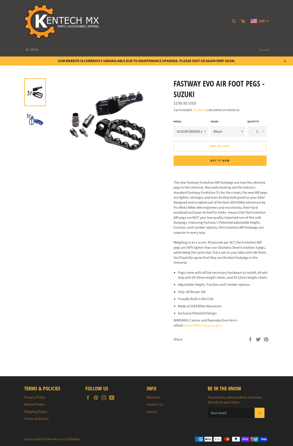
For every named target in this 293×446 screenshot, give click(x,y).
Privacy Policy (34, 397)
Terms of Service (36, 418)
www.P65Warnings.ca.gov (202, 325)
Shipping (199, 110)
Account (264, 50)
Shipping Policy (35, 411)
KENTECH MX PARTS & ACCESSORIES (57, 439)
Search (151, 411)
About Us (153, 397)
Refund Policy (34, 404)
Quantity (253, 121)
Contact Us (154, 404)
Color (214, 121)
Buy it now (220, 160)
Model (178, 121)
